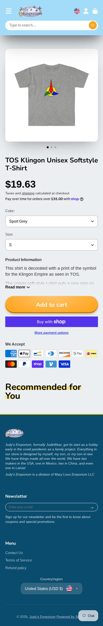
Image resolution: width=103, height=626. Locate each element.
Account (86, 11)
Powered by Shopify (72, 617)
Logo (31, 11)
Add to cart (51, 305)
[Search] (93, 25)
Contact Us (14, 553)
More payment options (51, 332)
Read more (15, 287)
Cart (95, 11)
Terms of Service (18, 560)
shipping (28, 193)
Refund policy (16, 568)
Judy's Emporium (42, 617)
